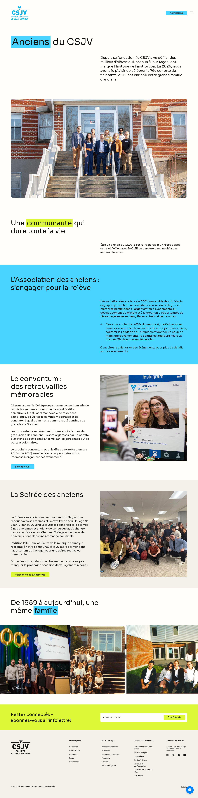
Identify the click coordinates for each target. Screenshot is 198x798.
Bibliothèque (139, 756)
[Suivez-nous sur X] (173, 755)
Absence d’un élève (110, 747)
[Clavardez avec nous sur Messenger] (190, 790)
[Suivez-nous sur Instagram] (167, 755)
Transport (106, 758)
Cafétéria (105, 762)
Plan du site (138, 776)
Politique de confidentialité (140, 765)
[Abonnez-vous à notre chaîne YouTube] (184, 755)
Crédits (184, 787)
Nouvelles (106, 750)
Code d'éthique (140, 760)
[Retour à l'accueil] (20, 747)
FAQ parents (74, 762)
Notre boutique (140, 753)
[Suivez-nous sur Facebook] (179, 755)
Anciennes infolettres (110, 754)
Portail (71, 758)
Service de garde (109, 765)
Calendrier (73, 747)
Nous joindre (74, 750)
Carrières (73, 754)
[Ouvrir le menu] (191, 12)
